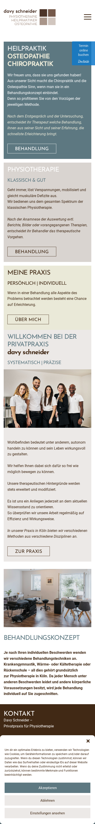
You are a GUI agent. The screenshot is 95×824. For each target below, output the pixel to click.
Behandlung (32, 149)
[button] (88, 741)
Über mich (28, 320)
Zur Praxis (28, 551)
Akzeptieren (48, 788)
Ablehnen (47, 800)
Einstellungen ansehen (47, 813)
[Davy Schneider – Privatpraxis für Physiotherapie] (30, 24)
